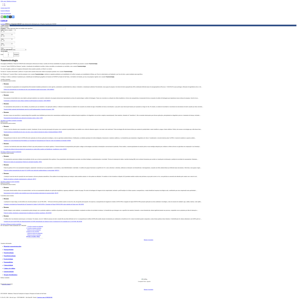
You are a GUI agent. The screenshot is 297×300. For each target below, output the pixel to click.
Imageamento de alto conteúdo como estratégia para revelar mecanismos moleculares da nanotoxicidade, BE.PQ (31, 193)
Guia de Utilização (5, 10)
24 (27, 231)
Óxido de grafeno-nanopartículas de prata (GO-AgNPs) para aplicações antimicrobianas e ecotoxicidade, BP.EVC (31, 170)
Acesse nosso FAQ (5, 8)
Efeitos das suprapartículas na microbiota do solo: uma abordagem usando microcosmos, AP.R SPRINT (29, 89)
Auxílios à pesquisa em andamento (35, 226)
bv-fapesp (3, 24)
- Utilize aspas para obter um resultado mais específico (17, 28)
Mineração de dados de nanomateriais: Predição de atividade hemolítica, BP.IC (23, 161)
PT (4, 4)
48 (27, 236)
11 (27, 228)
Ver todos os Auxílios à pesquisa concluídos (11, 120)
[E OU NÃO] (2, 31)
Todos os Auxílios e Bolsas (34, 236)
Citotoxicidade (8, 265)
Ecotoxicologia (8, 259)
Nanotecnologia (9, 253)
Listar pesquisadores (6, 284)
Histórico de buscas (11, 1)
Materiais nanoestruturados (12, 246)
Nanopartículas (8, 249)
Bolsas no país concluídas (33, 231)
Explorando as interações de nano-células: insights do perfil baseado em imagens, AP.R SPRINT (27, 100)
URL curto (3, 1)
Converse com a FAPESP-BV (45, 297)
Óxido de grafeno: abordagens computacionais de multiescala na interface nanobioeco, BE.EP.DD (28, 213)
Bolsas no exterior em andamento (35, 233)
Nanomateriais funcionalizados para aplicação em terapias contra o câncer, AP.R (23, 118)
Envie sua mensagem (6, 13)
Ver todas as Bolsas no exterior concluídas (11, 224)
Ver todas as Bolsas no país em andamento (11, 151)
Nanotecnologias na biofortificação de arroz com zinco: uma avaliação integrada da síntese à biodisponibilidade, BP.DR (33, 132)
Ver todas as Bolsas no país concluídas (10, 181)
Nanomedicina (8, 262)
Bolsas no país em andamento (34, 229)
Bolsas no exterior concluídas (34, 235)
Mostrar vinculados (148, 239)
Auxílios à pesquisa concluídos (34, 228)
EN (4, 5)
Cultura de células (9, 268)
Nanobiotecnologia (10, 256)
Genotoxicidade (9, 271)
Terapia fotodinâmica (10, 275)
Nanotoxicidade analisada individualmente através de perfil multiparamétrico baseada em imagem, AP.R (29, 109)
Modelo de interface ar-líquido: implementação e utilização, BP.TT (20, 179)
